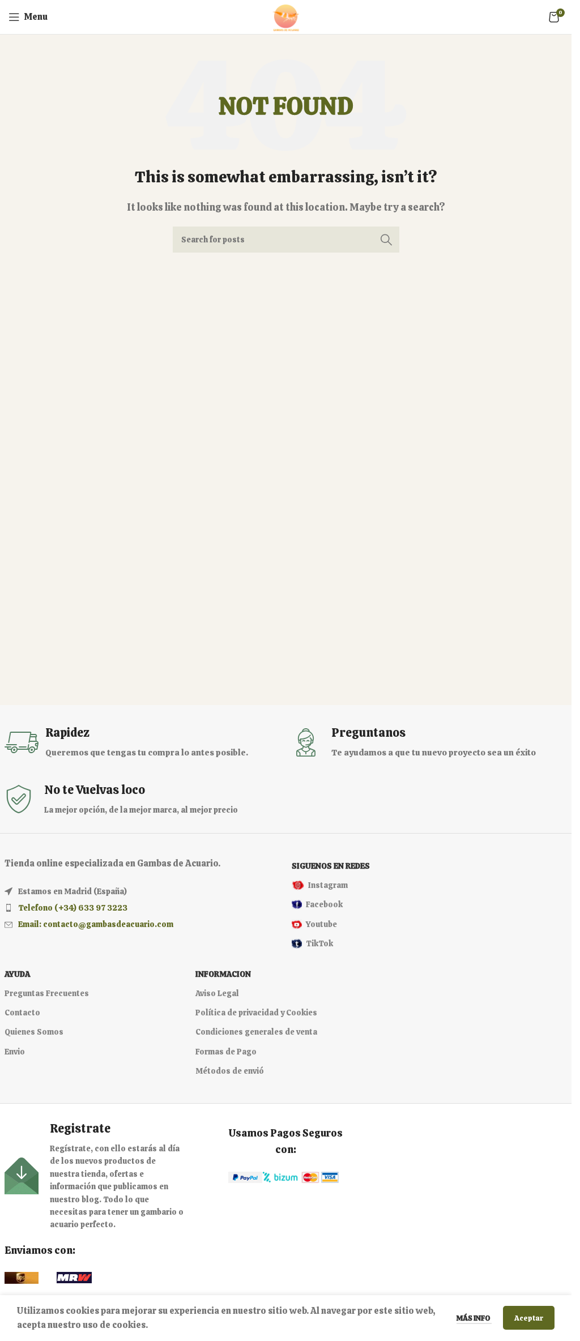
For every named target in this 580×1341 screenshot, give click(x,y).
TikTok (319, 943)
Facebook (324, 904)
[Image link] (245, 1176)
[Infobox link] (142, 742)
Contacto (22, 1012)
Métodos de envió (229, 1071)
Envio (15, 1052)
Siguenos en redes (331, 866)
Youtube (321, 924)
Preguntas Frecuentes (47, 993)
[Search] (386, 240)
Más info (474, 1318)
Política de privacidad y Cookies (256, 1012)
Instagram (328, 885)
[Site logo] (286, 16)
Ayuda (17, 974)
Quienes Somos (34, 1032)
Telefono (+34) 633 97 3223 (72, 908)
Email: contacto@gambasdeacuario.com (95, 924)
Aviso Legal (217, 993)
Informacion (223, 974)
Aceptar (528, 1318)
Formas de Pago (226, 1052)
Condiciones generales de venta (256, 1032)
